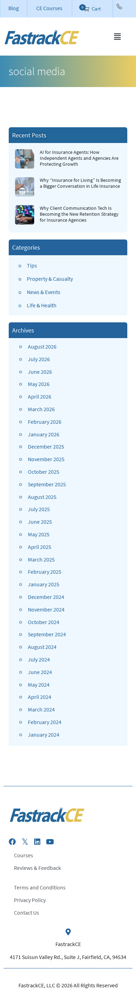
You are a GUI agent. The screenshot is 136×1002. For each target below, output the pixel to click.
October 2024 (43, 621)
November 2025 (46, 459)
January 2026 (43, 434)
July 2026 (39, 359)
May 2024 (39, 684)
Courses (23, 855)
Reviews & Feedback (37, 867)
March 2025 (41, 559)
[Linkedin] (37, 841)
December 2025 (46, 446)
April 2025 (39, 546)
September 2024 (47, 634)
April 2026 (39, 396)
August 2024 (42, 646)
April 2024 (39, 696)
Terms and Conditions (40, 887)
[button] (117, 36)
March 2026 (41, 409)
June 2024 (40, 671)
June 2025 (40, 521)
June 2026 (40, 371)
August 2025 (42, 496)
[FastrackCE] (68, 932)
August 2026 (42, 346)
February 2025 (44, 571)
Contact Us (26, 912)
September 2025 (47, 484)
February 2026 (44, 421)
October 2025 (43, 471)
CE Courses (49, 8)
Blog (13, 8)
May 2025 (39, 534)
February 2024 (44, 721)
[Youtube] (49, 841)
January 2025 (43, 584)
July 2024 (39, 659)
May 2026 (39, 383)
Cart (96, 8)
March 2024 (41, 709)
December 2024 (46, 596)
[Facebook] (12, 841)
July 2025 (39, 509)
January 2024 (43, 734)
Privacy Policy (30, 899)
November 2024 (46, 609)
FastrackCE (68, 943)
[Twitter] (24, 841)
